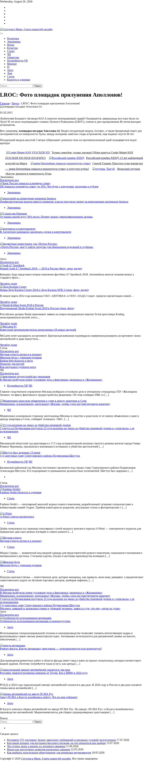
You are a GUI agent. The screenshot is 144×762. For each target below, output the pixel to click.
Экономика (14, 41)
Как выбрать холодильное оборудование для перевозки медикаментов (49, 752)
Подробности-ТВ (17, 60)
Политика (13, 38)
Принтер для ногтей (12, 363)
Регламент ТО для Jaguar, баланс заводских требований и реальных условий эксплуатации (61, 739)
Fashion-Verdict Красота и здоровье (20, 492)
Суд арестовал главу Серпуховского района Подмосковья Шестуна (40, 455)
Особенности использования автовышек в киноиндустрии (35, 621)
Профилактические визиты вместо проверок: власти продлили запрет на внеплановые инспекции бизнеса (64, 201)
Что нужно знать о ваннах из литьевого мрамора (36, 746)
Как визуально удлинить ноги (18, 367)
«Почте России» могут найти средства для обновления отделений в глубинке (46, 246)
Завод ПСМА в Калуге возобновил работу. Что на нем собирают (38, 697)
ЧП (9, 54)
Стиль (10, 76)
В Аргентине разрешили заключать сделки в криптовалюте (35, 231)
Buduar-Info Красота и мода (16, 360)
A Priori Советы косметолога (17, 516)
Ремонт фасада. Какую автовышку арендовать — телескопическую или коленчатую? (51, 648)
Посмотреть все (9, 180)
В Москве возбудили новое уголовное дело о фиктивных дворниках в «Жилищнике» (51, 379)
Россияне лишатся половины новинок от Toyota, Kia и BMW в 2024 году (44, 672)
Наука (10, 44)
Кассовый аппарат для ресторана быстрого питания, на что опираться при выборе (56, 743)
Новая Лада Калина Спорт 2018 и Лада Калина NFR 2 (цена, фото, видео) (44, 289)
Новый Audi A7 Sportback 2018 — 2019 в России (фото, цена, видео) (41, 268)
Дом (9, 73)
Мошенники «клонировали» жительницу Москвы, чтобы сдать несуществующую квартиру (55, 403)
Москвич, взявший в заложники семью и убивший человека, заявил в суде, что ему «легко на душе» (60, 608)
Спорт (11, 51)
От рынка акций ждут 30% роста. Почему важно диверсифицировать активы (46, 216)
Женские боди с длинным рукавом (21, 357)
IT (8, 66)
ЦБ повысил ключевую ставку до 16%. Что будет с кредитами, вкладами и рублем (49, 186)
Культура (12, 47)
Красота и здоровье (18, 79)
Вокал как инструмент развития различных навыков (38, 749)
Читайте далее (8, 283)
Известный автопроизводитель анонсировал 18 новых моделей (38, 329)
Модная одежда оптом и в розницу (21, 354)
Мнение (12, 63)
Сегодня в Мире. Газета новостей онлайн (46, 758)
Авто (10, 70)
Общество (13, 57)
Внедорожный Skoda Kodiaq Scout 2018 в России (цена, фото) (37, 308)
